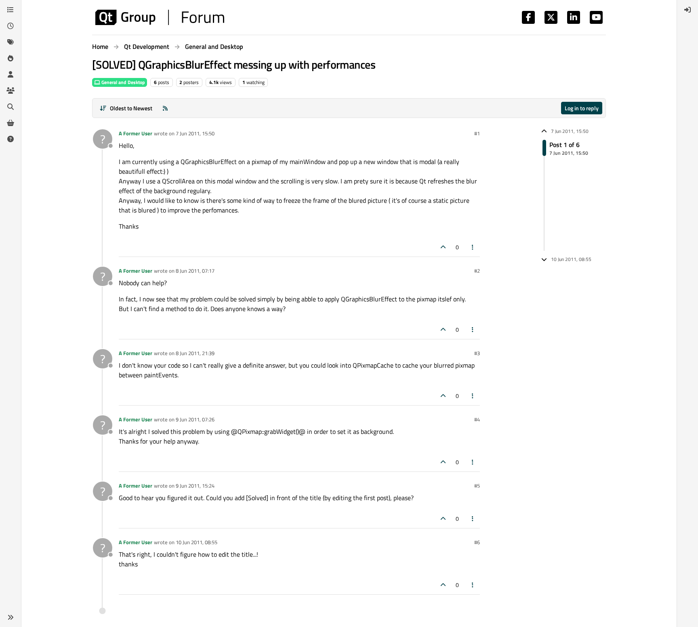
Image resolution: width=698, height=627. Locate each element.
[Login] (687, 9)
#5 (477, 486)
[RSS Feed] (165, 108)
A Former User (135, 133)
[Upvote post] (443, 247)
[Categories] (10, 9)
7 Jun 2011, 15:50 (195, 133)
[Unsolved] (10, 139)
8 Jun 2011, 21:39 (195, 353)
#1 (477, 133)
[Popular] (10, 58)
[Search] (10, 106)
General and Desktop (122, 82)
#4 (477, 419)
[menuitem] (687, 9)
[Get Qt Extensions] (10, 122)
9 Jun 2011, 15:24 (195, 486)
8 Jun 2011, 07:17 (195, 271)
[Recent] (10, 25)
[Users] (10, 74)
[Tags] (10, 42)
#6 (477, 542)
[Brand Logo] (159, 17)
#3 (477, 353)
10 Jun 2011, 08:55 (196, 542)
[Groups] (10, 90)
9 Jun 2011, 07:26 (195, 419)
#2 (477, 271)
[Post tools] (473, 247)
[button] (10, 617)
